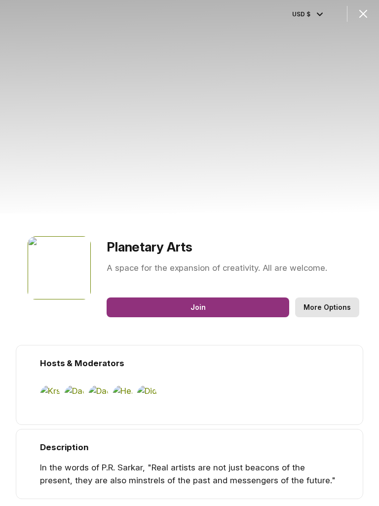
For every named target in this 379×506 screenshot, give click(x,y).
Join (198, 307)
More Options (327, 307)
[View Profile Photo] (59, 267)
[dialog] (189, 253)
